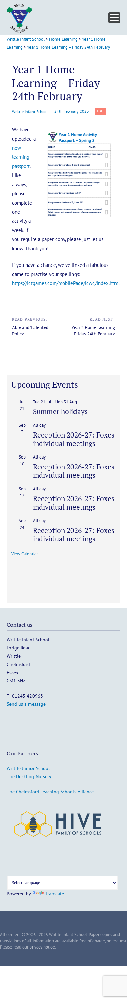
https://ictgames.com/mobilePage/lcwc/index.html (66, 283)
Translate (54, 894)
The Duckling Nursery (29, 776)
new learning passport (21, 157)
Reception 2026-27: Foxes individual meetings (73, 439)
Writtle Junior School (28, 768)
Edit (101, 111)
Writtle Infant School (30, 111)
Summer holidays (60, 411)
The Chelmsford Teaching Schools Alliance (50, 792)
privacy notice (42, 947)
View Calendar (24, 554)
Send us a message (26, 704)
